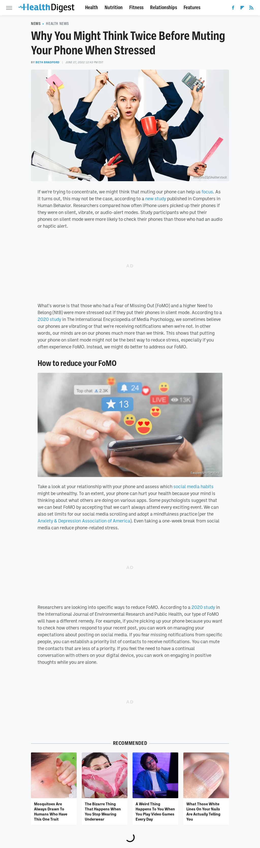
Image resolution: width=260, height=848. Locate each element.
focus (207, 191)
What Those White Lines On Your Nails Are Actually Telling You (203, 811)
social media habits (193, 486)
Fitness (136, 7)
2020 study (49, 319)
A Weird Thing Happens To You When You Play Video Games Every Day (155, 811)
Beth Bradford (47, 62)
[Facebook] (233, 8)
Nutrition (114, 7)
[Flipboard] (242, 8)
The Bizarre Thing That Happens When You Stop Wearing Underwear (103, 811)
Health (91, 7)
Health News (57, 24)
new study (155, 198)
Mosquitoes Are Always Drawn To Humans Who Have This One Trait (50, 811)
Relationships (163, 7)
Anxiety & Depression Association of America (84, 520)
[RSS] (251, 8)
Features (192, 7)
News (36, 24)
